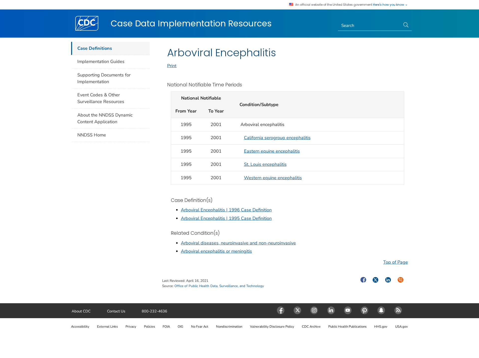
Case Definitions (94, 48)
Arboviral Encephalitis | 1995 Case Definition (226, 218)
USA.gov (401, 326)
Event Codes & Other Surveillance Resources (100, 98)
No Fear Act (199, 326)
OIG (180, 326)
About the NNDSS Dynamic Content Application (104, 118)
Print (171, 66)
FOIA (166, 326)
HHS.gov (380, 326)
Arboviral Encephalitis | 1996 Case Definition (226, 210)
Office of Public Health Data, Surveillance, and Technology (219, 286)
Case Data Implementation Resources (191, 23)
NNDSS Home (91, 135)
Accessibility (80, 326)
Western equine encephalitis (273, 178)
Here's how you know (389, 4)
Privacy (130, 326)
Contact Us (116, 311)
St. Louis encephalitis (265, 164)
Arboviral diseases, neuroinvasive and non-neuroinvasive (238, 243)
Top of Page (395, 262)
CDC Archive (311, 326)
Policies (149, 326)
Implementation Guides (100, 61)
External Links (107, 326)
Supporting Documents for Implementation (103, 78)
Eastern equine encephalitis (272, 151)
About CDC (81, 311)
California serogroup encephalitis (277, 138)
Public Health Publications (347, 326)
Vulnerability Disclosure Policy (272, 326)
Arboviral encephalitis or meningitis (216, 251)
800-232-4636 (154, 311)
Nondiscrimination (229, 326)
